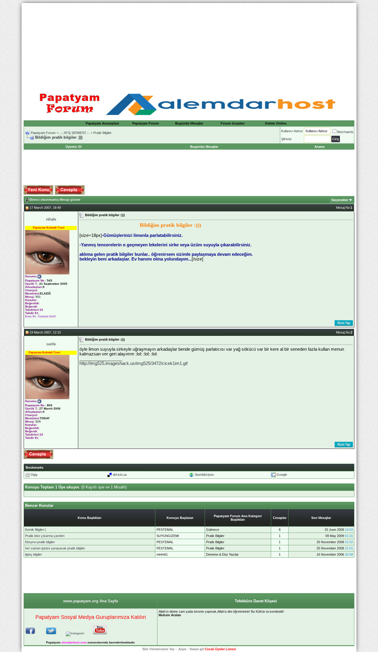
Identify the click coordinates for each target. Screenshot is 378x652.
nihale (51, 219)
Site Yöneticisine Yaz (158, 649)
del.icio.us (120, 474)
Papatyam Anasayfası (102, 123)
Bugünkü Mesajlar (189, 123)
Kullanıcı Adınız (292, 131)
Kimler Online (275, 123)
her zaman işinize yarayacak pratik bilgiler (55, 548)
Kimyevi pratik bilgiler (40, 542)
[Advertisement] (189, 44)
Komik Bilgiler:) (35, 529)
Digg (34, 474)
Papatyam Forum (145, 123)
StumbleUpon (204, 474)
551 (38, 296)
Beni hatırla (345, 132)
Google (282, 474)
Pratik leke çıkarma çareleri (44, 536)
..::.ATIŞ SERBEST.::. (74, 133)
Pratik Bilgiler (102, 133)
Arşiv (182, 649)
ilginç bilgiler (33, 554)
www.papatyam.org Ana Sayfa (90, 601)
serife (51, 344)
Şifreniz (286, 139)
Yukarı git (196, 649)
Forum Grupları (233, 123)
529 (38, 421)
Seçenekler (339, 200)
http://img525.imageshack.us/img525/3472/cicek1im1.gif (133, 363)
